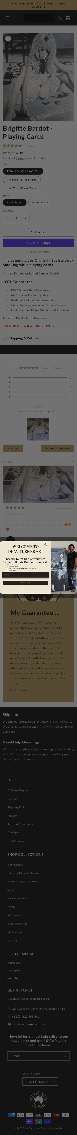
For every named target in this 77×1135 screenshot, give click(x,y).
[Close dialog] (45, 545)
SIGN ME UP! (25, 583)
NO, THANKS (25, 589)
